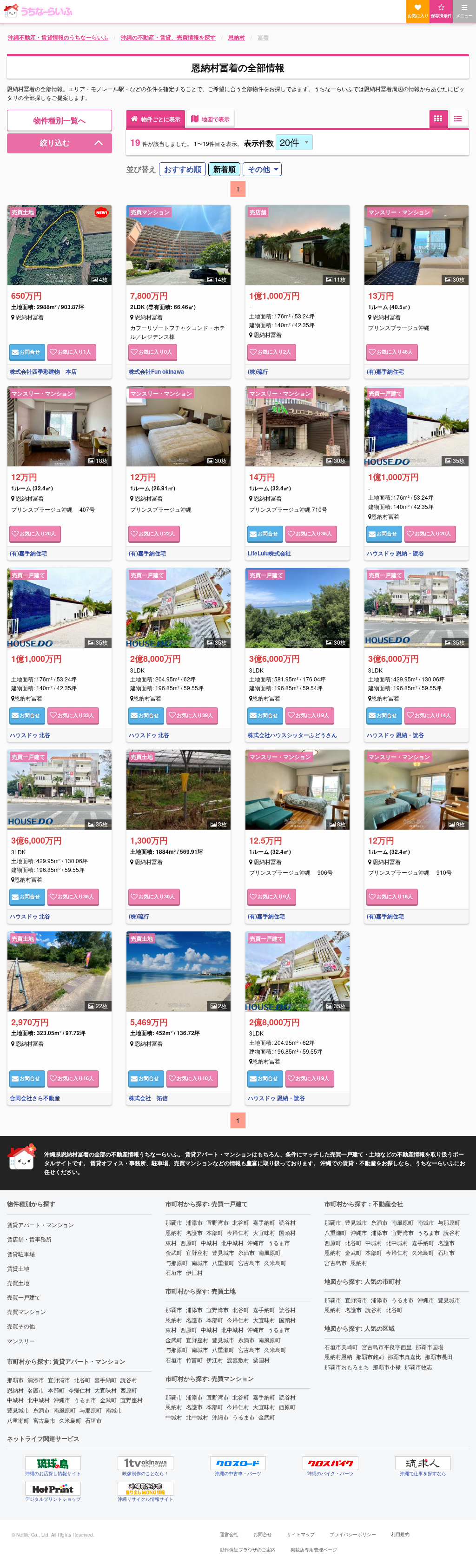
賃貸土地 (18, 1268)
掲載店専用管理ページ (314, 1549)
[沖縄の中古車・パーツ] (238, 1463)
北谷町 (82, 1380)
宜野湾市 (59, 1380)
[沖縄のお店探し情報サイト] (53, 1463)
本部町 (56, 1390)
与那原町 (90, 1410)
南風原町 (64, 1410)
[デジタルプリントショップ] (53, 1489)
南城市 (114, 1410)
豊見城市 (18, 1410)
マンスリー (21, 1341)
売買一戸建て (23, 1297)
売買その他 (21, 1326)
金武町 (108, 1400)
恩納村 (15, 1390)
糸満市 (41, 1410)
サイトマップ (301, 1534)
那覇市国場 (429, 1347)
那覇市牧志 (418, 1367)
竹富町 (194, 1360)
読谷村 (128, 1380)
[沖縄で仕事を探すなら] (423, 1463)
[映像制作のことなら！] (145, 1463)
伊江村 (194, 1272)
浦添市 (35, 1380)
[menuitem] (182, 169)
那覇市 (15, 1380)
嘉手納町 (105, 1380)
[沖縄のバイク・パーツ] (330, 1463)
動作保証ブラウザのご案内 (248, 1549)
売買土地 (18, 1283)
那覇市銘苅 (370, 1356)
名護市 (35, 1390)
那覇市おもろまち (346, 1367)
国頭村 (287, 1232)
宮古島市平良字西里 (387, 1347)
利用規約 (400, 1534)
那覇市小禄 (387, 1367)
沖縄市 (61, 1400)
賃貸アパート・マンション (40, 1224)
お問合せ (262, 1534)
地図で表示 (215, 119)
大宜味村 (105, 1390)
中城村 (15, 1400)
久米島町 (70, 1420)
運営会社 (229, 1534)
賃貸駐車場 (21, 1254)
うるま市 (85, 1400)
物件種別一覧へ (59, 120)
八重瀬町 (18, 1420)
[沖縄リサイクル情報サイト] (145, 1489)
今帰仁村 (79, 1390)
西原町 (128, 1390)
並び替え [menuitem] (141, 169)
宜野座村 (131, 1400)
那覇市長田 (439, 1356)
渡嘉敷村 (238, 1360)
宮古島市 (44, 1420)
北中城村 (38, 1400)
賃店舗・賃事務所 (29, 1239)
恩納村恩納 (338, 1356)
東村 (171, 1243)
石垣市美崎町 (341, 1347)
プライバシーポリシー (353, 1534)
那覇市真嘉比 (404, 1356)
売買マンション (26, 1311)
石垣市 (93, 1420)
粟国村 (261, 1360)
